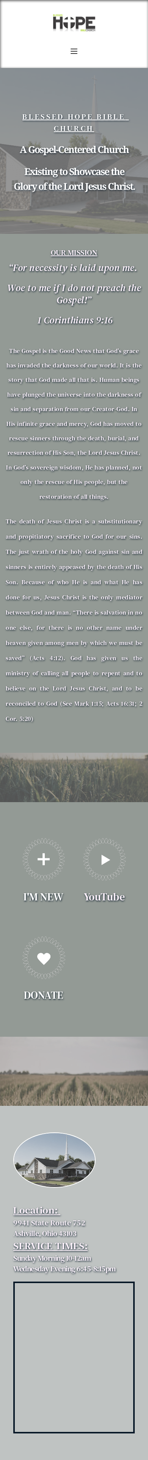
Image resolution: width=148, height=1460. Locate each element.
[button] (74, 51)
